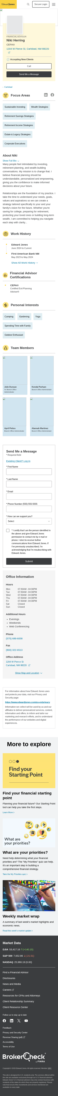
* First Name (12, 467)
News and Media (12, 984)
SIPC (50, 1068)
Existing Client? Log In (18, 461)
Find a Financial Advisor (15, 972)
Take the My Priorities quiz (15, 874)
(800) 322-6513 (14, 650)
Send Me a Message (29, 74)
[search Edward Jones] (28, 4)
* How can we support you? (19, 516)
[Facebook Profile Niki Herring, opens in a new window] (52, 95)
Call (29, 66)
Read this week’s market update (17, 931)
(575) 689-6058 (14, 638)
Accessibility (8, 1042)
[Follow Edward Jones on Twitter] (19, 1020)
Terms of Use (9, 1046)
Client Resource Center (15, 1007)
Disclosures (9, 978)
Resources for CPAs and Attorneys (21, 995)
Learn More (8, 812)
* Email (9, 491)
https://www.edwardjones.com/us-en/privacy (27, 702)
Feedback (7, 1028)
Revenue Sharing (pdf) (14, 1037)
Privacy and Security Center (15, 1032)
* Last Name (12, 479)
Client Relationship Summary (18, 1001)
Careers (8, 989)
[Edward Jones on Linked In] (11, 1020)
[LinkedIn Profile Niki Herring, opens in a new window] (46, 95)
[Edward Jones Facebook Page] (4, 1020)
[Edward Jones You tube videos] (26, 1020)
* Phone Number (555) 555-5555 (21, 504)
